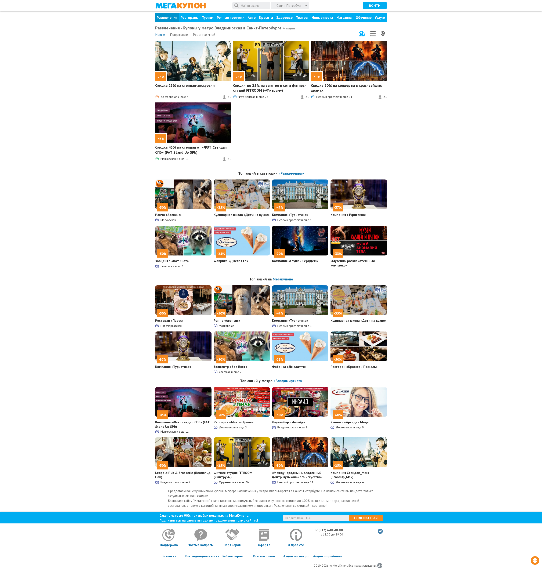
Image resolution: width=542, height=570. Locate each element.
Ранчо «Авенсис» (168, 215)
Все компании (264, 556)
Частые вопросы (200, 545)
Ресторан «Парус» (169, 320)
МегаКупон (180, 5)
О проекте (296, 545)
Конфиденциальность (201, 556)
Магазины (344, 17)
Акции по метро (295, 556)
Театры (302, 17)
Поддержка (169, 545)
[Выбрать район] (373, 33)
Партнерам (232, 545)
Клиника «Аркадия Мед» (349, 422)
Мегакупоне (283, 279)
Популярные (179, 34)
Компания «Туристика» (290, 215)
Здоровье (284, 17)
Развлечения (167, 17)
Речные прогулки (230, 17)
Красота (266, 17)
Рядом (204, 34)
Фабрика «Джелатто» (231, 261)
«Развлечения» (291, 173)
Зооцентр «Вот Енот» (172, 261)
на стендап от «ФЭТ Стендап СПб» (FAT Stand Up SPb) (191, 150)
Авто (252, 17)
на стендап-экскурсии (185, 85)
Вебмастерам (232, 556)
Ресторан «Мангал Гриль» (233, 422)
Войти (374, 5)
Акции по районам (327, 556)
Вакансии (169, 556)
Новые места (322, 17)
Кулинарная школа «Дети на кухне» (242, 215)
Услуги (380, 17)
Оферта (264, 545)
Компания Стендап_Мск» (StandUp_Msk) (349, 475)
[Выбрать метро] (362, 33)
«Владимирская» (288, 380)
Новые (160, 34)
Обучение (364, 17)
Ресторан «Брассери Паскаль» (354, 366)
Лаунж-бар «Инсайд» (288, 422)
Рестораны (190, 17)
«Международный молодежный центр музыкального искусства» (297, 475)
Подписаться (365, 518)
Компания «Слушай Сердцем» (295, 261)
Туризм (207, 17)
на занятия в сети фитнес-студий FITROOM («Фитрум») (269, 88)
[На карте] (383, 33)
